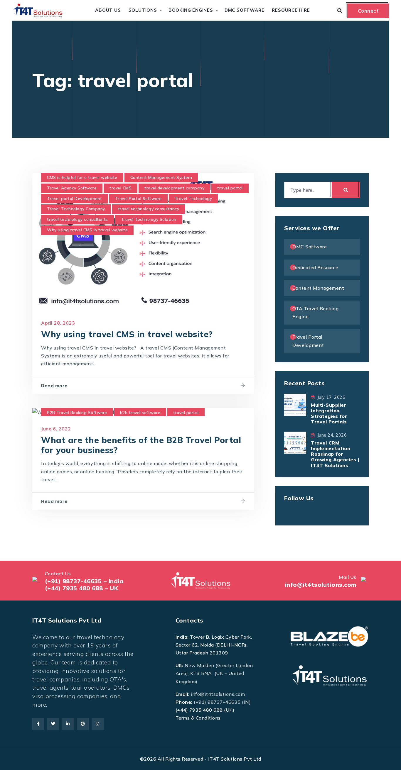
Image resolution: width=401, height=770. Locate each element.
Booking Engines (191, 10)
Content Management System (161, 177)
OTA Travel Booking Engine (315, 312)
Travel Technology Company (76, 208)
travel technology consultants (77, 219)
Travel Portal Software (138, 198)
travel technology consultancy (148, 208)
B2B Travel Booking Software (77, 412)
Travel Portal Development (308, 341)
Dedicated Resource (315, 267)
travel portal (230, 188)
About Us (108, 10)
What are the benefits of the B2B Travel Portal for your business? (141, 445)
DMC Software (244, 10)
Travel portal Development (74, 198)
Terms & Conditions (198, 718)
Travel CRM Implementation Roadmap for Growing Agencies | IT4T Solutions (335, 454)
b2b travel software (140, 412)
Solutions (143, 10)
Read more (54, 386)
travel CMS (120, 188)
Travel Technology (193, 198)
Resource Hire (291, 10)
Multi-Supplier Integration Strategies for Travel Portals (329, 413)
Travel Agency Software (72, 188)
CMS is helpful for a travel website (82, 177)
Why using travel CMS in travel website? (127, 334)
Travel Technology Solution (148, 219)
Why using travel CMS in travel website (87, 230)
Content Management (318, 288)
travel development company (174, 188)
